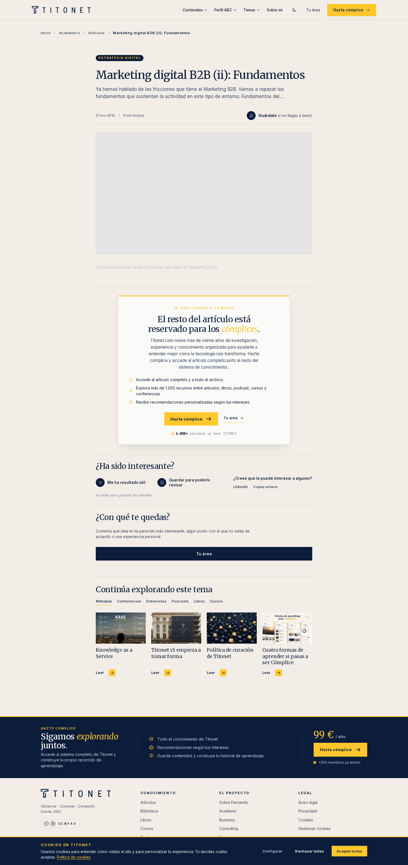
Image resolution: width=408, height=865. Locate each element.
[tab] (104, 602)
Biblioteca (149, 811)
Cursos (146, 828)
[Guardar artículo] (251, 115)
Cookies (305, 820)
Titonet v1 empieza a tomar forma (176, 653)
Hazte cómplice (348, 10)
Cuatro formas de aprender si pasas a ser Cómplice (285, 656)
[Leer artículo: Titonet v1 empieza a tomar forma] (176, 628)
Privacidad (307, 811)
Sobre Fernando (233, 802)
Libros (145, 820)
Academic (228, 811)
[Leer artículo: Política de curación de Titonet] (232, 628)
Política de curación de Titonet (230, 653)
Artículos (96, 33)
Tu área (313, 10)
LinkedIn (240, 487)
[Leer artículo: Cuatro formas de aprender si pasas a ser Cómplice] (287, 628)
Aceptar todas (349, 851)
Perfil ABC (223, 10)
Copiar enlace (265, 487)
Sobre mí (274, 10)
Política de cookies (73, 857)
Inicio (46, 33)
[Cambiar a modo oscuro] (294, 10)
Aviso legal (308, 802)
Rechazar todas (309, 851)
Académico (69, 33)
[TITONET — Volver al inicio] (63, 10)
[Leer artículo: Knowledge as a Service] (121, 628)
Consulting (228, 828)
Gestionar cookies (314, 828)
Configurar (272, 851)
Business (227, 820)
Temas (249, 10)
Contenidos (193, 10)
